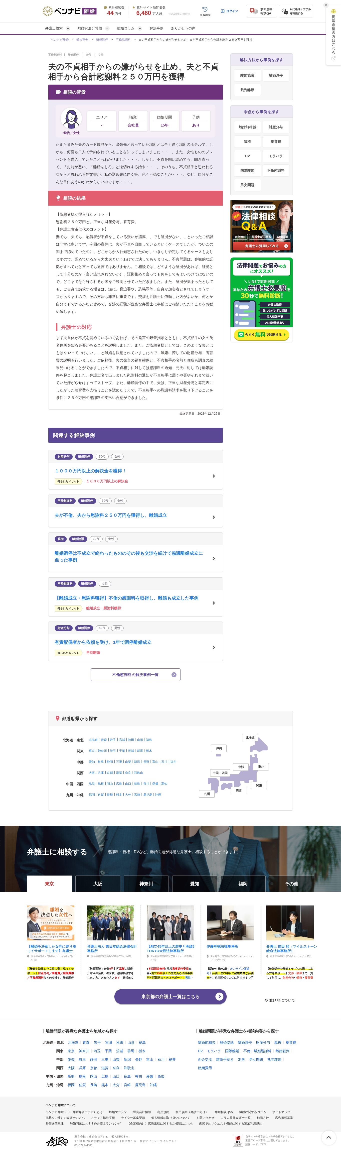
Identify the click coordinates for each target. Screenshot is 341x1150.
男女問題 (247, 185)
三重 (119, 761)
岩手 (113, 739)
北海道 (93, 739)
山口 (128, 783)
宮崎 (137, 794)
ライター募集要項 (133, 1118)
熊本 (119, 794)
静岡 (110, 761)
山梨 (128, 761)
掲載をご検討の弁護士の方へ (65, 1118)
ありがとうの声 (183, 28)
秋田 (131, 739)
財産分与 (276, 127)
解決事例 (157, 28)
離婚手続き (225, 1059)
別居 (241, 1059)
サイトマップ (281, 1112)
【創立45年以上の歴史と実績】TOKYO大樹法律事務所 (171, 948)
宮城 (122, 739)
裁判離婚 (247, 90)
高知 (164, 783)
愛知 (92, 761)
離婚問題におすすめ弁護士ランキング (95, 1123)
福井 (173, 761)
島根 (101, 783)
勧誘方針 (263, 1118)
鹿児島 (147, 794)
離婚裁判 (283, 1051)
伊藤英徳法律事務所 (222, 946)
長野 (146, 761)
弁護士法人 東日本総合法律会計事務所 (112, 948)
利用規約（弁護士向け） (191, 1112)
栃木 (149, 750)
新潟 (137, 761)
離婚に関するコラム (252, 1112)
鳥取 (92, 783)
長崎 (110, 794)
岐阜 (101, 761)
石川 (164, 761)
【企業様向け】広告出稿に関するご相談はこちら (160, 1123)
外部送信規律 (55, 1123)
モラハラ (276, 156)
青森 (104, 739)
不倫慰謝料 (123, 39)
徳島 (137, 783)
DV (247, 156)
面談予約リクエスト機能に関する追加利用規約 (230, 1123)
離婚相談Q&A (224, 1112)
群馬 (140, 750)
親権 (247, 141)
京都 (110, 772)
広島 (119, 783)
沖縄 (158, 794)
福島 (149, 739)
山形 (140, 739)
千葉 (122, 750)
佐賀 (101, 794)
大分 (128, 794)
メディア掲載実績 (103, 1118)
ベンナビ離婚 (60, 39)
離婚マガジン (118, 1112)
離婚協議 (247, 75)
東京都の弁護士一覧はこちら (170, 996)
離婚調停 (102, 39)
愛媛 (155, 783)
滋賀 (119, 772)
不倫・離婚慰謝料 (257, 1051)
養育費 (276, 141)
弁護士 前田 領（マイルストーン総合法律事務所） (291, 948)
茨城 (131, 750)
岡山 (110, 783)
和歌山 (138, 772)
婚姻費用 (205, 1068)
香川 (146, 783)
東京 (92, 750)
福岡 (92, 794)
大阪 (92, 772)
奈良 (128, 772)
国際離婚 (247, 170)
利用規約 (163, 1112)
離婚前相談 (247, 127)
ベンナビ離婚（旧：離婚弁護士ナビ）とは (74, 1112)
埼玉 (113, 750)
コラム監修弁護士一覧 (236, 1118)
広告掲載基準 (284, 1118)
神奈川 (102, 750)
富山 (155, 761)
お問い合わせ (205, 1118)
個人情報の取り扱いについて (170, 1118)
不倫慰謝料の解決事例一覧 (135, 674)
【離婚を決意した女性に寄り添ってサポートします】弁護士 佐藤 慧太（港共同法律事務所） (52, 948)
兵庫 (101, 772)
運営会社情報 (142, 1112)
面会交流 (205, 1059)
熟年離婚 (274, 1059)
